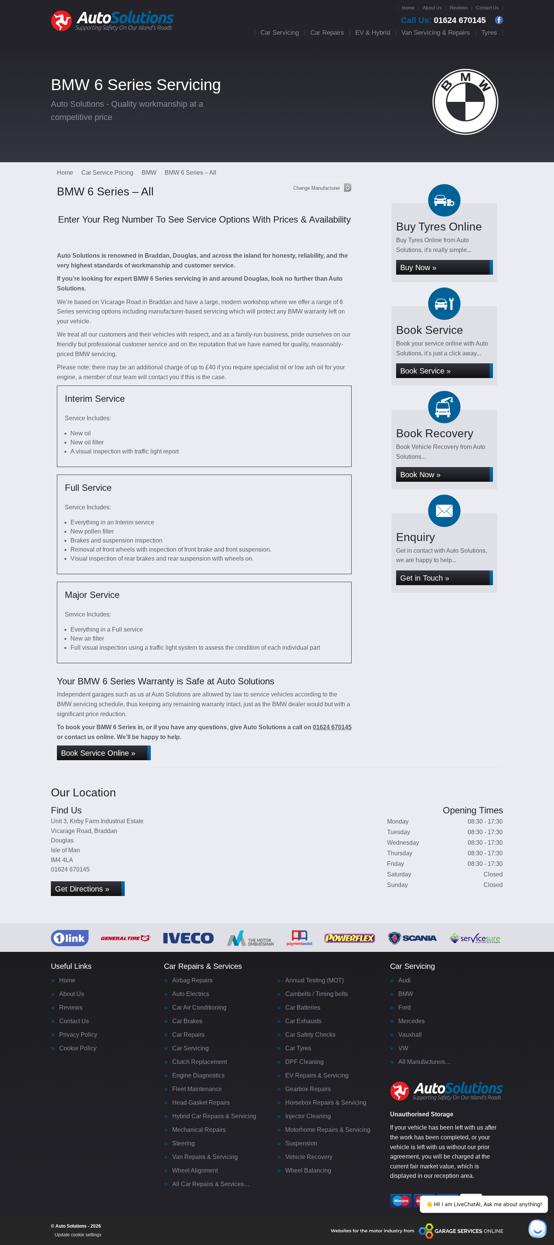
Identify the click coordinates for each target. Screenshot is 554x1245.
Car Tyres (298, 1048)
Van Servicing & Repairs (435, 32)
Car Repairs (327, 32)
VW (403, 1048)
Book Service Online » (98, 753)
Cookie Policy (77, 1048)
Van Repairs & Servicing (205, 1157)
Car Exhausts (303, 1021)
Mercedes (411, 1021)
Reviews (459, 8)
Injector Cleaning (308, 1116)
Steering (183, 1143)
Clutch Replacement (199, 1062)
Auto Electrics (190, 994)
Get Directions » (82, 889)
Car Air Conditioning (199, 1008)
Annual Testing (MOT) (314, 981)
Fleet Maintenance (197, 1089)
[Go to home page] (112, 21)
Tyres (489, 32)
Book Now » (420, 474)
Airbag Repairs (192, 981)
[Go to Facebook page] (499, 20)
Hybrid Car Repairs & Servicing (214, 1116)
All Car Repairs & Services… (211, 1184)
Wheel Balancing (308, 1171)
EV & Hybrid (372, 32)
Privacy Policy (78, 1035)
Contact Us (487, 8)
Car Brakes (187, 1021)
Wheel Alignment (195, 1171)
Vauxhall (410, 1035)
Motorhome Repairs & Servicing (327, 1130)
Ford (404, 1008)
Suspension (301, 1143)
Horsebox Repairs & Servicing (325, 1103)
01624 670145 (443, 20)
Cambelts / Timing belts (316, 994)
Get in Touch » (424, 578)
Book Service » (425, 371)
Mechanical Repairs (199, 1130)
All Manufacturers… (424, 1062)
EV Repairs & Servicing (317, 1076)
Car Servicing (279, 32)
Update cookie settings (78, 1234)
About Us (432, 8)
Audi (404, 981)
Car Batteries (302, 1008)
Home (408, 8)
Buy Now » (418, 267)
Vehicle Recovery (308, 1157)
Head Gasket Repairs (201, 1103)
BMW (405, 994)
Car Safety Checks (310, 1035)
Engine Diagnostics (198, 1076)
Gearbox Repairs (308, 1089)
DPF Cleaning (304, 1062)
